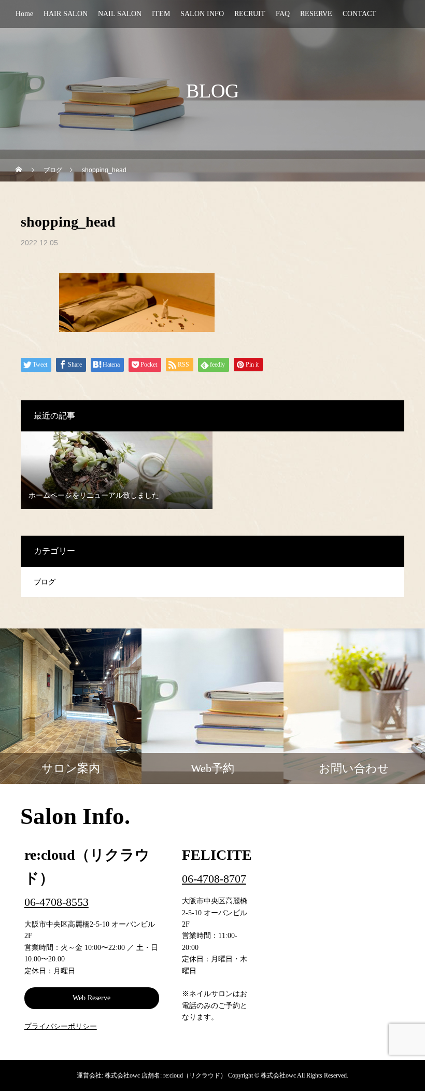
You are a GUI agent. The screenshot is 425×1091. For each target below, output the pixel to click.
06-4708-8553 (56, 902)
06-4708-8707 (214, 878)
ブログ (44, 582)
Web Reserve (91, 998)
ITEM (161, 14)
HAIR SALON (66, 14)
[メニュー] (409, 1075)
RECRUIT (249, 14)
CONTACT (359, 14)
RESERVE (316, 14)
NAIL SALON (119, 14)
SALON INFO (202, 14)
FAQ (283, 14)
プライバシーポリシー (60, 1026)
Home (24, 14)
